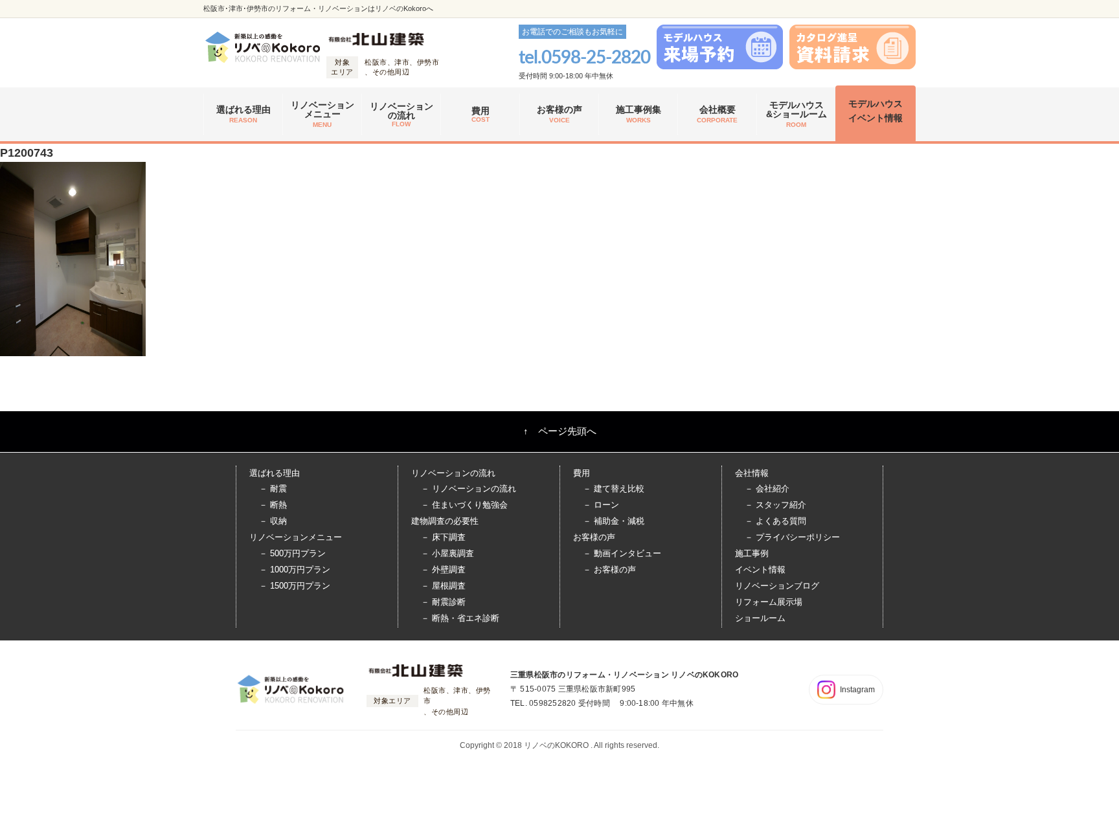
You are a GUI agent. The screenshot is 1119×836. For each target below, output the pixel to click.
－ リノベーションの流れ (468, 488)
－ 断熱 (273, 505)
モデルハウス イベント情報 (875, 110)
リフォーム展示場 (768, 602)
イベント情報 (760, 569)
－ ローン (601, 505)
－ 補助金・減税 (613, 521)
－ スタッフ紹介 (775, 505)
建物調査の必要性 (445, 521)
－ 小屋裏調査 (447, 553)
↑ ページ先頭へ (559, 430)
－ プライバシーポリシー (792, 537)
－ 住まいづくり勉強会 (464, 505)
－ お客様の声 (609, 569)
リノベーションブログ (777, 586)
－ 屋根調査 (443, 586)
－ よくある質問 (775, 521)
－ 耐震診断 (443, 602)
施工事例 (752, 553)
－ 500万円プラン (292, 553)
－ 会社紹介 (767, 488)
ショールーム (760, 618)
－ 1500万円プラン (294, 586)
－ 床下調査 (443, 537)
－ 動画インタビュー (622, 553)
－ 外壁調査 (443, 569)
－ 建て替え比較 (613, 488)
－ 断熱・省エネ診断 (460, 618)
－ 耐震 (273, 488)
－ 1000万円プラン (294, 569)
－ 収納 (273, 521)
